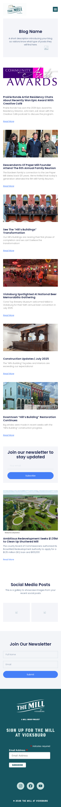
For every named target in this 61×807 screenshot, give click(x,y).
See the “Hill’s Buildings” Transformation (20, 231)
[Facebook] (30, 786)
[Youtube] (40, 786)
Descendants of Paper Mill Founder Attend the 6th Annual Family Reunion (29, 166)
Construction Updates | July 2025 (26, 359)
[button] (55, 9)
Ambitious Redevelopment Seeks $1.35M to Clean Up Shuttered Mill (30, 540)
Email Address (18, 750)
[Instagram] (20, 786)
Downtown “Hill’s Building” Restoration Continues (29, 418)
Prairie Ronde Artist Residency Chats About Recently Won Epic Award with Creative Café (28, 100)
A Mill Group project (30, 719)
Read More (8, 121)
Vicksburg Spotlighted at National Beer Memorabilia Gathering (30, 295)
